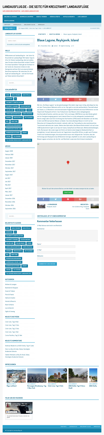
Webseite (40, 256)
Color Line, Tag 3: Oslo (12, 325)
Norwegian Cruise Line (13, 129)
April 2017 (8, 188)
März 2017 (8, 192)
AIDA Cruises (16, 95)
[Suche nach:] (20, 41)
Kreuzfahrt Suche (29, 24)
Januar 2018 (8, 158)
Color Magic (20, 110)
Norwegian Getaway (13, 132)
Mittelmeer (29, 117)
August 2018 (9, 151)
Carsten (55, 46)
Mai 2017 (8, 185)
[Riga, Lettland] (16, 375)
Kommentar (40, 229)
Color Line (9, 110)
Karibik (8, 117)
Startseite (7, 24)
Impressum (41, 24)
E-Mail (39, 250)
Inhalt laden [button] (68, 192)
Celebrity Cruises (12, 106)
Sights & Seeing (9, 20)
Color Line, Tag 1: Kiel (11, 332)
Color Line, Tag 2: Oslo (12, 328)
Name (39, 244)
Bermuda (9, 98)
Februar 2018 (9, 154)
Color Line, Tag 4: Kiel (11, 322)
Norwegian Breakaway (13, 125)
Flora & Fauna (9, 294)
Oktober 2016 (9, 205)
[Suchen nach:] (20, 83)
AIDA (7, 95)
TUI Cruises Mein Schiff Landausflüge (18, 140)
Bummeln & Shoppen (26, 16)
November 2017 (10, 164)
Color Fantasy (25, 106)
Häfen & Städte (55, 16)
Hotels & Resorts (69, 16)
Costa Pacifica (27, 114)
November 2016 (10, 202)
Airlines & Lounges (10, 16)
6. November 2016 (45, 46)
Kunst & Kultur (9, 305)
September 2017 (10, 171)
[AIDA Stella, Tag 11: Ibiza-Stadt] (78, 375)
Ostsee (8, 136)
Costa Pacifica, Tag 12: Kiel (13, 335)
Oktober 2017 (9, 168)
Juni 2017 (8, 181)
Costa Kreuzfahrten (13, 114)
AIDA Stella (26, 95)
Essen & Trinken (41, 16)
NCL (7, 121)
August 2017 (9, 175)
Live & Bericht (82, 16)
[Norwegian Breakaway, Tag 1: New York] (36, 375)
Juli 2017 (7, 178)
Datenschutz (17, 24)
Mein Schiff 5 (18, 117)
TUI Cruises (17, 136)
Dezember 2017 (10, 161)
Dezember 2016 (10, 198)
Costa (29, 110)
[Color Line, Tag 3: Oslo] (57, 375)
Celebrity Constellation (14, 102)
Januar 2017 (8, 195)
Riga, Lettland (11, 386)
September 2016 (10, 208)
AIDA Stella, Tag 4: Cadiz (26, 346)
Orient (24, 132)
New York (14, 121)
